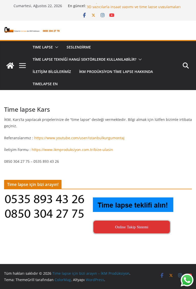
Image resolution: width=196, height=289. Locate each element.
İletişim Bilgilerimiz (52, 71)
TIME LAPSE (43, 47)
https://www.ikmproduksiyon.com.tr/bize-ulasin (72, 149)
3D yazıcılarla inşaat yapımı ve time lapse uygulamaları (134, 8)
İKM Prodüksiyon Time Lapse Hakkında (116, 71)
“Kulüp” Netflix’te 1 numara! (110, 3)
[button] (55, 47)
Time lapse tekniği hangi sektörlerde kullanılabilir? (84, 59)
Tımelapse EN (45, 83)
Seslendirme (79, 47)
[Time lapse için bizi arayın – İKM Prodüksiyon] (10, 65)
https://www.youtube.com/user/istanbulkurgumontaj (79, 137)
